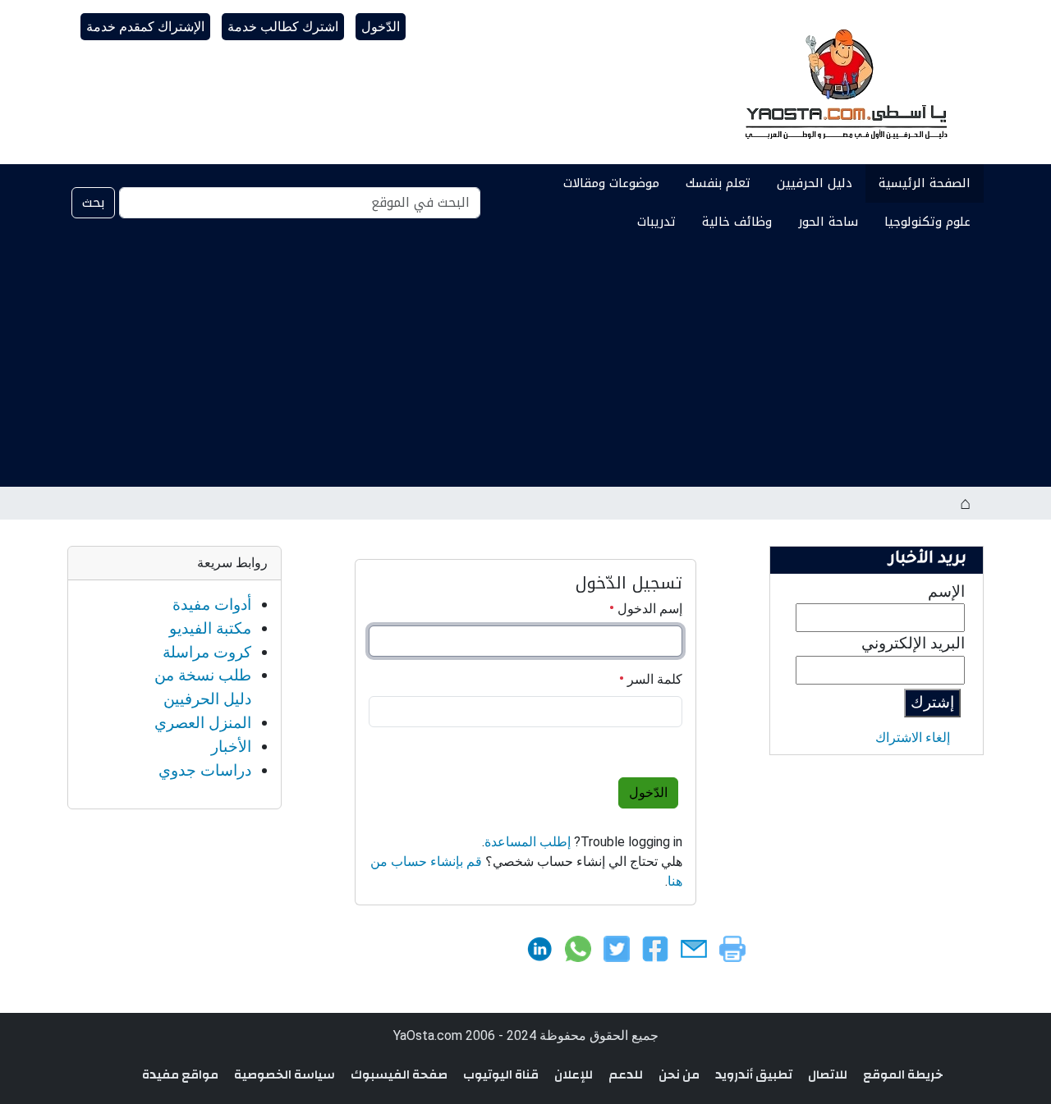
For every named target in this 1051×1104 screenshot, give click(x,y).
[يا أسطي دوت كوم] (844, 82)
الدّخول (380, 26)
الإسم (946, 591)
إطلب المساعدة (527, 842)
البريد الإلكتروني (913, 643)
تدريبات (656, 221)
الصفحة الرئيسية (925, 183)
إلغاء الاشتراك (912, 737)
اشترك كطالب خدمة (282, 26)
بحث (93, 202)
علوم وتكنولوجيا (927, 221)
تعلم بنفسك (718, 183)
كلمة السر (653, 679)
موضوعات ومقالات (611, 183)
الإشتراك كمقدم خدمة (145, 26)
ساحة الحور (828, 221)
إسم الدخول (648, 608)
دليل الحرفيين (814, 183)
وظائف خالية (737, 221)
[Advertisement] (525, 364)
